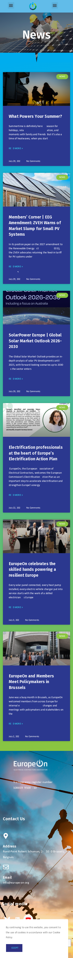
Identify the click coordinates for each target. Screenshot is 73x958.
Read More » (16, 148)
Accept (14, 948)
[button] (11, 5)
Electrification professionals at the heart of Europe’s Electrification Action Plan (36, 453)
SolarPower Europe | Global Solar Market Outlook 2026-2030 (35, 341)
